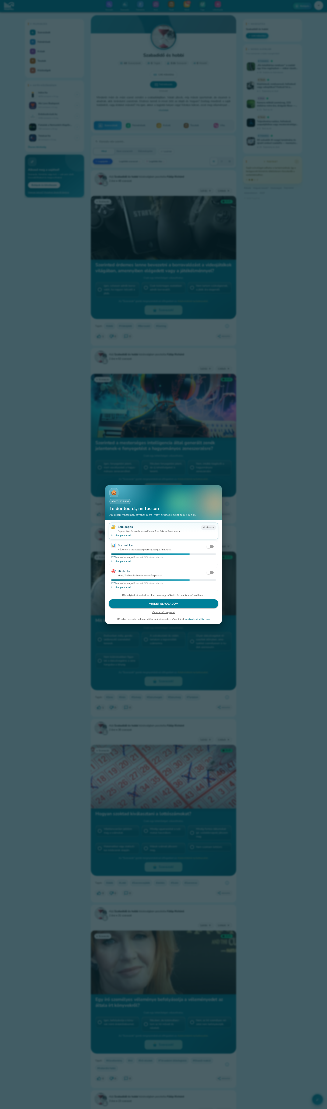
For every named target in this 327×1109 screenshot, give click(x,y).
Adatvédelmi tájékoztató (197, 618)
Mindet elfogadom (163, 604)
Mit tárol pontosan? (121, 535)
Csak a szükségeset (163, 612)
